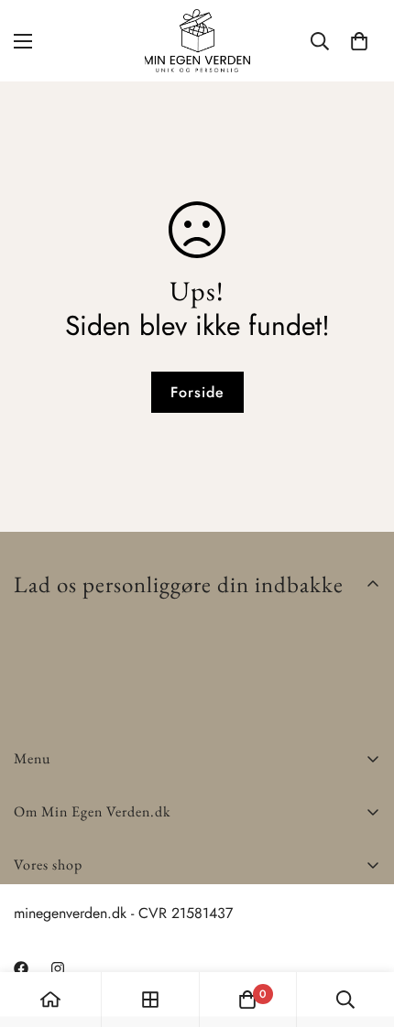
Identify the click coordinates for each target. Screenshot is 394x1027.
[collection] (150, 999)
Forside (197, 392)
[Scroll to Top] (361, 930)
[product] (50, 1000)
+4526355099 (60, 931)
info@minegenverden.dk (87, 953)
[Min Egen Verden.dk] (197, 40)
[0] (359, 41)
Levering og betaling (77, 908)
